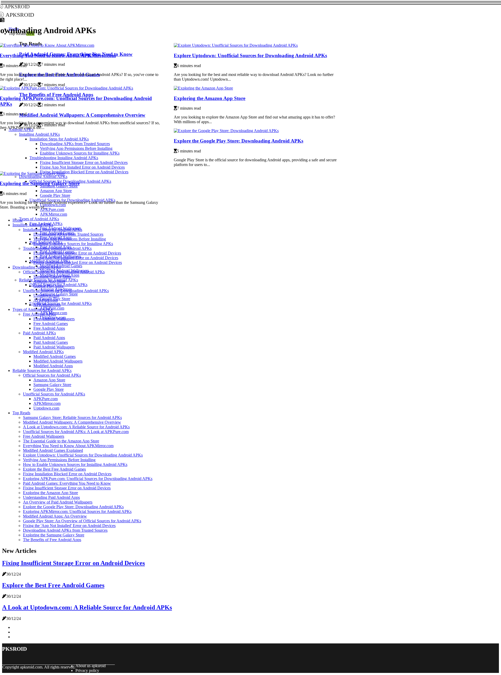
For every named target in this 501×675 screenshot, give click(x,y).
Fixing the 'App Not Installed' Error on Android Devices (69, 525)
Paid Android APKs (39, 333)
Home (18, 220)
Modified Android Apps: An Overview (55, 516)
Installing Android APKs (33, 225)
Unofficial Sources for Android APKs (60, 303)
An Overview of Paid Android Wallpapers (57, 502)
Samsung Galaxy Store (52, 276)
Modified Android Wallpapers (57, 361)
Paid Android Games (50, 342)
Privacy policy (87, 670)
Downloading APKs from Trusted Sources (68, 234)
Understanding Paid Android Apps (51, 497)
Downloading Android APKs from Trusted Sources (65, 530)
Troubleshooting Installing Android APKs (57, 248)
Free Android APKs (39, 314)
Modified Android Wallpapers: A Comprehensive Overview (72, 422)
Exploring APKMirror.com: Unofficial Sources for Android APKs (77, 511)
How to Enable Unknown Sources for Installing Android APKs (75, 464)
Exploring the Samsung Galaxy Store (53, 535)
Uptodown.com (46, 295)
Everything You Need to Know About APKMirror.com (68, 445)
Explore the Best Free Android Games (54, 469)
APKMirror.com (53, 214)
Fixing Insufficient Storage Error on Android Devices (77, 253)
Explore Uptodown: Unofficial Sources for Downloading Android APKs (250, 55)
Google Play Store (48, 286)
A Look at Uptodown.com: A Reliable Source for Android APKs (76, 427)
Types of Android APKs (39, 219)
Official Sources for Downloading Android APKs (64, 272)
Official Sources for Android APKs (52, 375)
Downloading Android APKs (37, 267)
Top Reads (21, 413)
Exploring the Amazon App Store (209, 98)
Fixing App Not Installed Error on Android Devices (75, 258)
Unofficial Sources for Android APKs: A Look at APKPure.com (76, 431)
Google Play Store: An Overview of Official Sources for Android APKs (82, 521)
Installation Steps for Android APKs (52, 229)
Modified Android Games (61, 266)
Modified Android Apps (53, 366)
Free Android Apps (49, 328)
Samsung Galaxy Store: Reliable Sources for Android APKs (72, 417)
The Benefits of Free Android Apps (52, 539)
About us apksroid (90, 666)
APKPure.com (45, 300)
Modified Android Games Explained (53, 450)
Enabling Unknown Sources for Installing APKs (73, 243)
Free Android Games (50, 323)
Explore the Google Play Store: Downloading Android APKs (238, 141)
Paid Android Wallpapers (54, 347)
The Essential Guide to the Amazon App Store (61, 441)
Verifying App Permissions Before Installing (69, 239)
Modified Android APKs (43, 352)
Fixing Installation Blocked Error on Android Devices (77, 262)
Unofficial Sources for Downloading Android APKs (66, 290)
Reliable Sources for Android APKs (42, 370)
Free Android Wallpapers (54, 319)
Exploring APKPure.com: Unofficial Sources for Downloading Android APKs (87, 478)
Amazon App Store (49, 281)
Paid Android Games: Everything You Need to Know (67, 483)
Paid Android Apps (49, 337)
